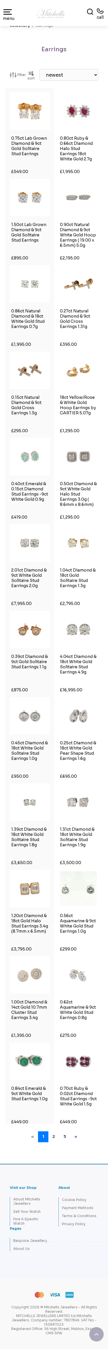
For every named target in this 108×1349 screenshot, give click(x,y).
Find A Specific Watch (25, 1221)
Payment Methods (77, 1208)
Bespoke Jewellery (30, 1240)
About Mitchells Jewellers (26, 1201)
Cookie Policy (74, 1200)
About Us (21, 1248)
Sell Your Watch (27, 1211)
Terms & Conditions (79, 1216)
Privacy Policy (74, 1224)
